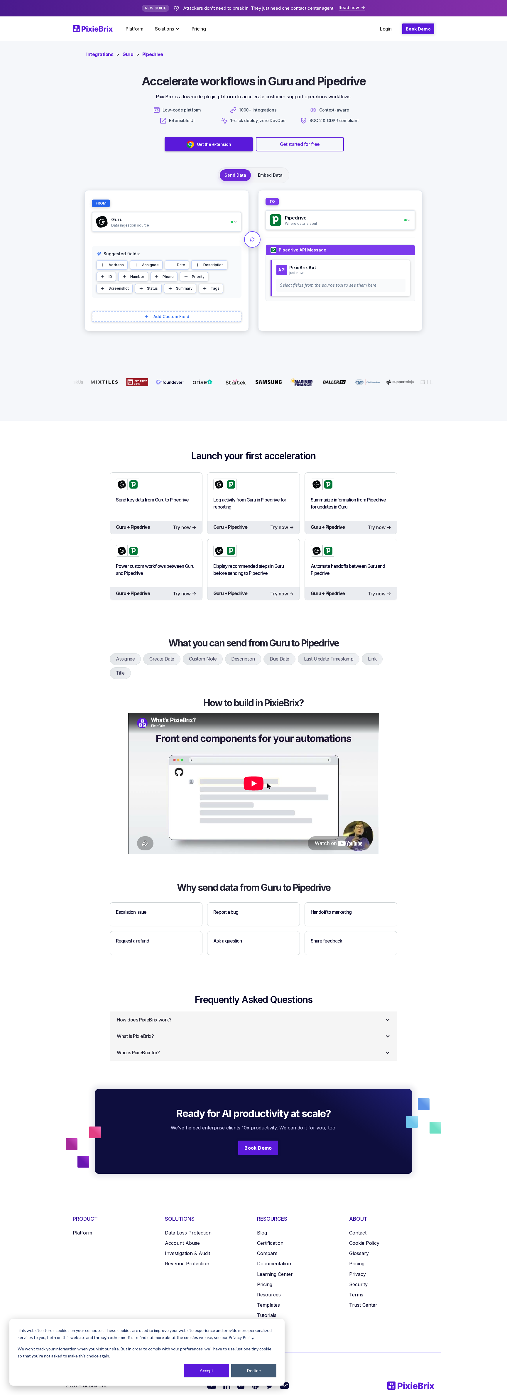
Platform (134, 29)
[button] (167, 28)
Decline (254, 1370)
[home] (96, 28)
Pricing (199, 29)
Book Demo (418, 28)
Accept (206, 1370)
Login (386, 29)
